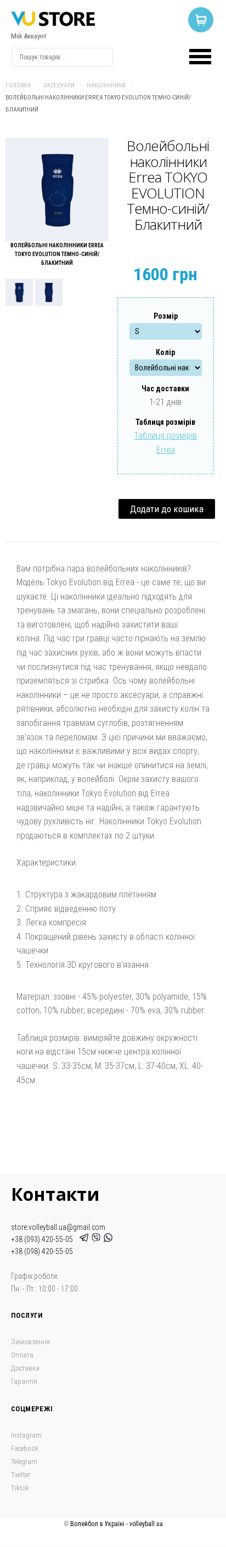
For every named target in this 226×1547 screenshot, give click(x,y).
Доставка (25, 1368)
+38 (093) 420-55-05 (43, 1239)
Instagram (26, 1435)
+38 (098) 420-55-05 (42, 1251)
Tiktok (20, 1488)
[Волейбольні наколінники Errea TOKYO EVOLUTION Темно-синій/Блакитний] (57, 189)
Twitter (20, 1475)
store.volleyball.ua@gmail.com (58, 1227)
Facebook (24, 1448)
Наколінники (106, 85)
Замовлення (30, 1342)
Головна (18, 85)
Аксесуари (59, 85)
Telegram (24, 1461)
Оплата (22, 1355)
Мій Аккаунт (29, 36)
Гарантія (24, 1381)
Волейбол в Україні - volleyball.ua (116, 1524)
